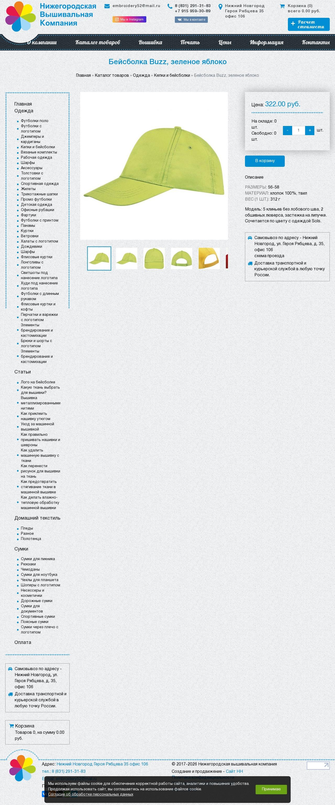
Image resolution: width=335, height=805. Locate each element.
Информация (266, 42)
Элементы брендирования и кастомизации (37, 331)
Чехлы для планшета (39, 580)
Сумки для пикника (38, 559)
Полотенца (31, 539)
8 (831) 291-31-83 (193, 6)
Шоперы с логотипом (40, 585)
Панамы (28, 226)
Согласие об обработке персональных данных (90, 794)
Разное (27, 534)
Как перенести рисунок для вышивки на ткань (40, 471)
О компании (42, 42)
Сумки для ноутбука (39, 575)
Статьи (22, 372)
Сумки (21, 549)
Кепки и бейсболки (38, 147)
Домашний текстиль (37, 518)
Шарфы (28, 163)
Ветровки (29, 236)
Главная (23, 104)
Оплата (22, 643)
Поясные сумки (34, 622)
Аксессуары (31, 168)
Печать (190, 42)
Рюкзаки (28, 564)
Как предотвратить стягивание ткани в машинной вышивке (39, 487)
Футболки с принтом (39, 220)
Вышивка (150, 42)
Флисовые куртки (36, 257)
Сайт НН (234, 772)
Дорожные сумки (36, 601)
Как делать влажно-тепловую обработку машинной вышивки (40, 503)
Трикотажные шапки (39, 194)
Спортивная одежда (40, 184)
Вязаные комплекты (39, 152)
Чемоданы (30, 569)
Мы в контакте (194, 19)
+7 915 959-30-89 (192, 11)
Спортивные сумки (38, 617)
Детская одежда (36, 205)
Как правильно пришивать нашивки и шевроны (40, 440)
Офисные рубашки (37, 210)
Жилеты (28, 189)
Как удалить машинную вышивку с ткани (40, 456)
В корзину (265, 161)
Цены (224, 42)
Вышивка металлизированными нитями (40, 403)
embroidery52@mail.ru (136, 6)
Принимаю (271, 789)
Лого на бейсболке (38, 382)
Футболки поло (34, 121)
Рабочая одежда (36, 157)
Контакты (316, 42)
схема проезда (269, 256)
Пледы (27, 528)
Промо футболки (36, 199)
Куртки (27, 231)
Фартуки (28, 215)
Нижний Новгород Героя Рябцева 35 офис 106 (245, 11)
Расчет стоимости (311, 24)
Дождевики (31, 247)
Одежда (23, 111)
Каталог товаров (97, 42)
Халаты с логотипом (39, 241)
